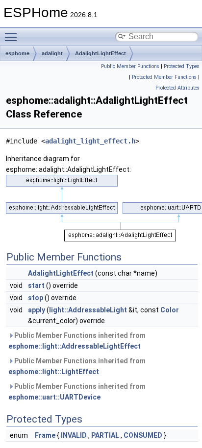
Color (169, 310)
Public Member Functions (130, 66)
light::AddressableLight (88, 310)
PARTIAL (105, 435)
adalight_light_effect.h (90, 141)
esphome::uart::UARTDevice (54, 397)
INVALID (74, 435)
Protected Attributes (177, 88)
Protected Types (182, 66)
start (36, 285)
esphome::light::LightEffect (53, 372)
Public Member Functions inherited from (77, 340)
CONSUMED (143, 435)
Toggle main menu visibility (13, 37)
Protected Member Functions (164, 77)
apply (36, 310)
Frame (45, 435)
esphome (17, 53)
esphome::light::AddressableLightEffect (74, 346)
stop (35, 298)
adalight (52, 53)
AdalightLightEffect (100, 53)
